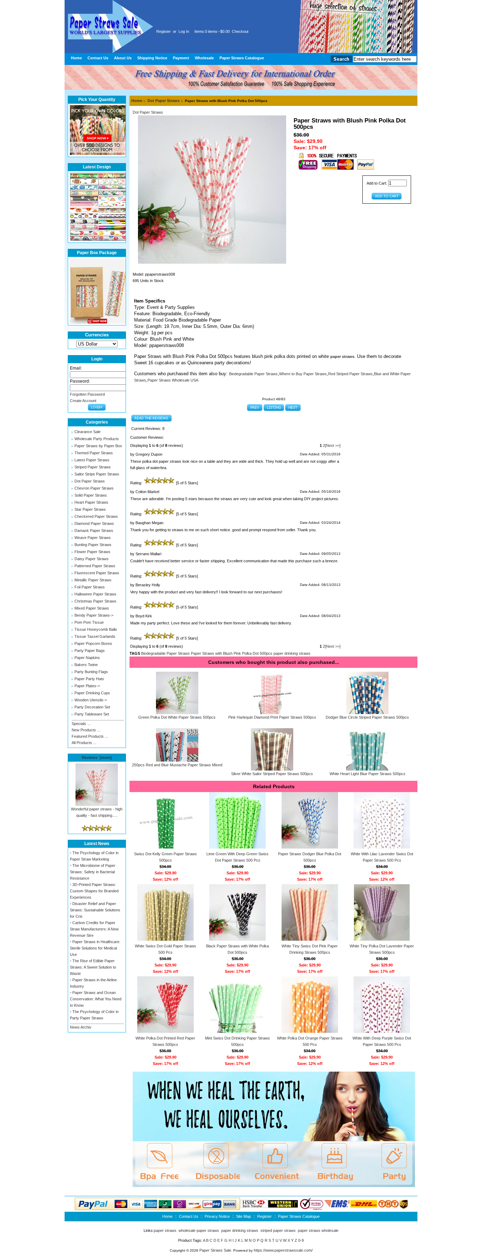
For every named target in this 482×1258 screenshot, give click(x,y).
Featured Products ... (90, 736)
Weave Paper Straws (92, 537)
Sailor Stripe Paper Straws (96, 474)
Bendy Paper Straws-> (93, 615)
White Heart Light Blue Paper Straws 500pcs (367, 774)
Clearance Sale (87, 432)
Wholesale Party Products (96, 439)
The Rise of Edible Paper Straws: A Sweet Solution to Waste (93, 967)
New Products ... (86, 730)
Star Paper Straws (90, 509)
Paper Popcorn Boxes (93, 643)
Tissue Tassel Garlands (94, 636)
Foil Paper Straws (89, 587)
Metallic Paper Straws (93, 580)
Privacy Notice (217, 1216)
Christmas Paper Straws (95, 601)
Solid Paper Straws (90, 495)
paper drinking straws (292, 653)
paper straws (165, 1230)
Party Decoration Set (92, 707)
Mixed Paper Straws (91, 608)
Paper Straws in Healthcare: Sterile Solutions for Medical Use (95, 948)
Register (163, 31)
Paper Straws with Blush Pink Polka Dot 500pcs (231, 653)
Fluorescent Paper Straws (96, 573)
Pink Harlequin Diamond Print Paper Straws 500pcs (272, 717)
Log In (184, 31)
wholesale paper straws (199, 1230)
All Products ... (84, 743)
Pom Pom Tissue (89, 622)
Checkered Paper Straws (96, 516)
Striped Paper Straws (92, 467)
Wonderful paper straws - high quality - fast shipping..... (96, 812)
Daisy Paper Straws (91, 559)
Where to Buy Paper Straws (303, 374)
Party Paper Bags (89, 650)
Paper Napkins (87, 657)
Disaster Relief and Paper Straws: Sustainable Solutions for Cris (95, 909)
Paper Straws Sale (215, 1250)
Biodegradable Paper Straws (253, 374)
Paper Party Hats (89, 679)
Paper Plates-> (87, 686)
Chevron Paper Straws (94, 488)
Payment (181, 58)
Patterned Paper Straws (94, 566)
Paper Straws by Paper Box (98, 446)
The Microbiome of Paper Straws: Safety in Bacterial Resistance (92, 871)
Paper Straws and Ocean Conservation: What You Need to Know (95, 998)
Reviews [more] (97, 757)
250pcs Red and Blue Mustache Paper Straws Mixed (177, 765)
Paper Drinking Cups (92, 693)
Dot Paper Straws (163, 100)
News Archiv (80, 1027)
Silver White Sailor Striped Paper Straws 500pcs (272, 774)
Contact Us (98, 58)
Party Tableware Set (91, 714)
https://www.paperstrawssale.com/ (283, 1250)
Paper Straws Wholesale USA (172, 380)
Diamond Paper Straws (94, 523)
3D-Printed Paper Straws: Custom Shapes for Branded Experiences (94, 890)
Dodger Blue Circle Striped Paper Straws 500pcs (367, 717)
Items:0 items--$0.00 (212, 31)
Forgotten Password (87, 394)
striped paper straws (278, 1230)
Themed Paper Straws (93, 453)
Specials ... (81, 723)
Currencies (97, 334)
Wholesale (204, 58)
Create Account (83, 401)
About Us (123, 58)
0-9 (301, 1240)
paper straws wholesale (318, 1230)
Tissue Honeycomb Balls (95, 629)
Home (76, 58)
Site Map (243, 1216)
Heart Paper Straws (91, 502)
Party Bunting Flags (91, 672)
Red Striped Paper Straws (350, 374)
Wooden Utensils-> (90, 700)
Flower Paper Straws (92, 552)
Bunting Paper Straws (93, 545)
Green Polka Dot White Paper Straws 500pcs (177, 717)
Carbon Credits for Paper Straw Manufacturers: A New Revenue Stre (94, 929)
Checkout (240, 31)
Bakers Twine (86, 665)
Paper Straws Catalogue (241, 58)
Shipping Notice (152, 58)
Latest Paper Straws (91, 460)
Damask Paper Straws (93, 530)
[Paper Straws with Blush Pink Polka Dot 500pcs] (212, 262)
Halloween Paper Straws (95, 594)
